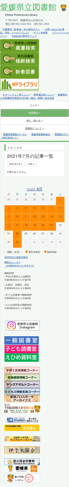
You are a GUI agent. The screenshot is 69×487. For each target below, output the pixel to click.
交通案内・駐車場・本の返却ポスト (21, 29)
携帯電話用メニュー (44, 94)
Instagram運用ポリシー (24, 36)
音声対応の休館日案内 (16, 257)
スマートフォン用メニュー (17, 94)
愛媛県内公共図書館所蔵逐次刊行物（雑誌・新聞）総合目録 (33, 96)
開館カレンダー (12, 262)
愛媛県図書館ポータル (15, 134)
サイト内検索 (40, 32)
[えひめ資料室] (21, 357)
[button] (35, 112)
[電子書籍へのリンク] (22, 419)
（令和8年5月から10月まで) (19, 265)
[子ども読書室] (21, 348)
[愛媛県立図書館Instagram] (23, 325)
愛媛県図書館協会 (40, 134)
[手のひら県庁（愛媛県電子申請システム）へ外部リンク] (22, 478)
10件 (30, 164)
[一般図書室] (21, 340)
